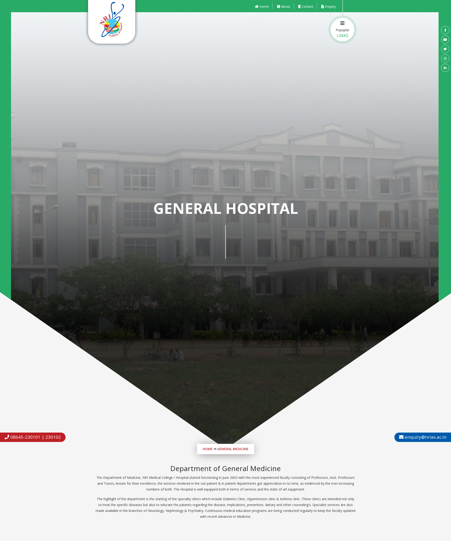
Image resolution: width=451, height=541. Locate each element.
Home (208, 449)
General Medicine (233, 449)
